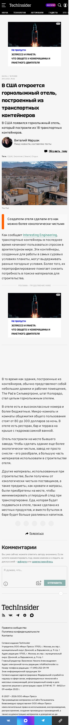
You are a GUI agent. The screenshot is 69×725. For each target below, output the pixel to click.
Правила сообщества (14, 627)
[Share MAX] (25, 720)
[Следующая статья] (34, 593)
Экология (18, 156)
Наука (4, 76)
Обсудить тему (58, 151)
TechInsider (20, 5)
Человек (14, 76)
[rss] (3, 615)
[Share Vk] (8, 720)
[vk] (10, 615)
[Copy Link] (60, 720)
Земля (27, 156)
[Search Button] (60, 5)
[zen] (25, 615)
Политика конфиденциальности (20, 631)
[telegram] (17, 615)
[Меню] (4, 5)
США (9, 156)
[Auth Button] (65, 5)
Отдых (35, 156)
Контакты (7, 635)
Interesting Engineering (40, 235)
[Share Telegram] (43, 720)
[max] (32, 615)
